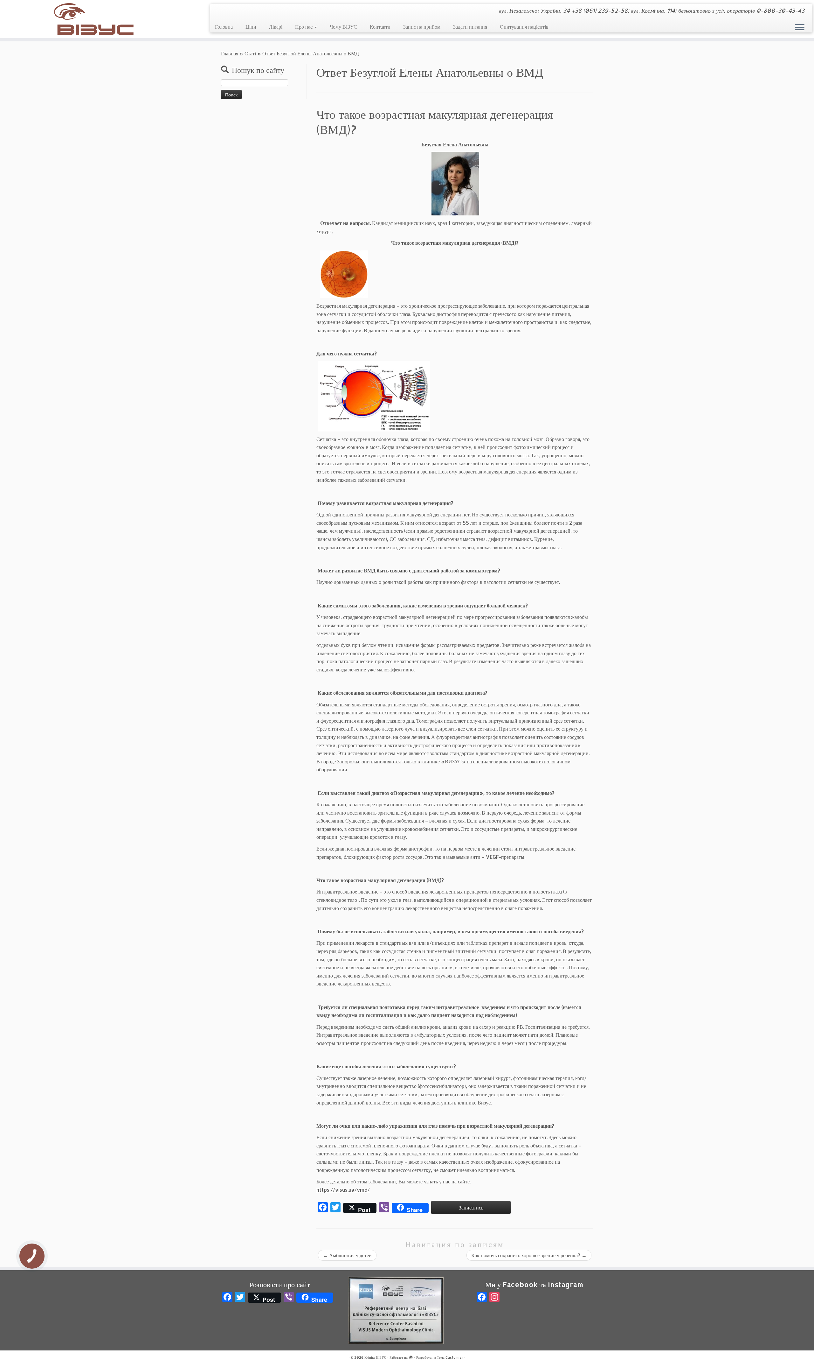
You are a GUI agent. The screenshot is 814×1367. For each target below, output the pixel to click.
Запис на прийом (421, 26)
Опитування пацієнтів (524, 26)
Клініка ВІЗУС (375, 1357)
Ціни (250, 26)
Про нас (304, 26)
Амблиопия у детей (347, 1255)
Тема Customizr (450, 1357)
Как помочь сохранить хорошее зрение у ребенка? (529, 1255)
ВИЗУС (453, 761)
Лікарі (275, 26)
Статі (250, 53)
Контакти (380, 26)
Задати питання (470, 26)
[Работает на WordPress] (411, 1356)
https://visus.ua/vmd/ (343, 1189)
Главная (229, 53)
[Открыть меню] (799, 27)
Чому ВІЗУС (343, 26)
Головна (224, 26)
